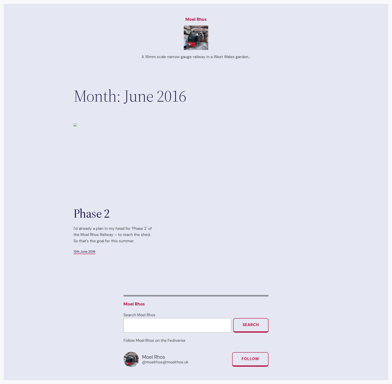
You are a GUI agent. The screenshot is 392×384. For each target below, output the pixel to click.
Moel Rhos (196, 19)
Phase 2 (92, 213)
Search (251, 324)
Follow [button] (250, 358)
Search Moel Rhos (139, 315)
